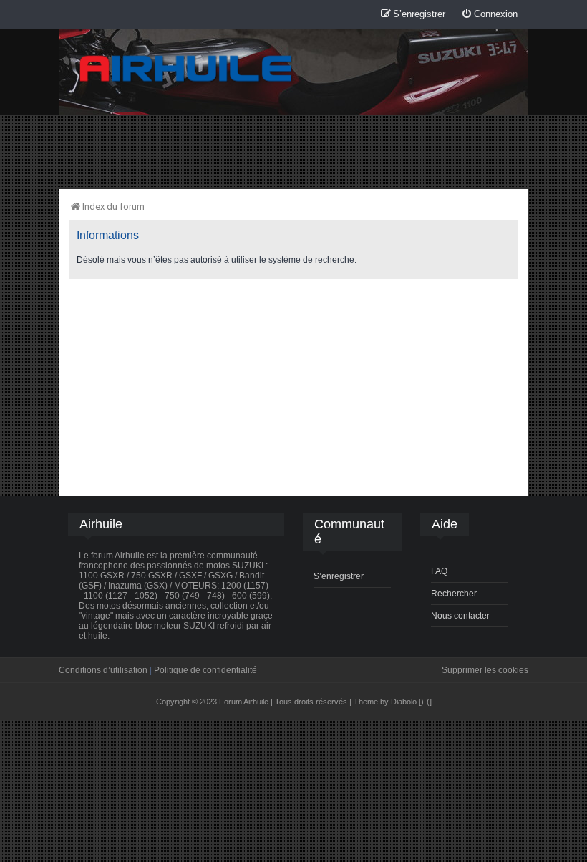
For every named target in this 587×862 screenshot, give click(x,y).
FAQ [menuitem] (439, 571)
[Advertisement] (293, 151)
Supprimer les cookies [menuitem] (485, 670)
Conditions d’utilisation (103, 670)
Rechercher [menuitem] (454, 594)
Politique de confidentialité (205, 670)
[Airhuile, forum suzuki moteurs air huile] (186, 69)
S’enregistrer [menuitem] (339, 576)
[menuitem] (489, 14)
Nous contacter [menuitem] (460, 616)
